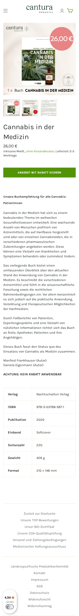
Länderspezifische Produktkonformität (39, 566)
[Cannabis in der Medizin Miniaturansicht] (11, 108)
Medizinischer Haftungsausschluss (39, 546)
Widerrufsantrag (39, 606)
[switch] (10, 606)
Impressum (39, 580)
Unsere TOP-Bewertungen (40, 520)
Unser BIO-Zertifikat (39, 527)
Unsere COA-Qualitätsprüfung (39, 533)
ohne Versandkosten (40, 151)
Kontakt (39, 573)
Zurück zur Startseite (40, 514)
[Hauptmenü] (5, 11)
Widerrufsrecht (39, 599)
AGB (39, 586)
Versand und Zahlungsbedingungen (39, 540)
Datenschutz (39, 593)
